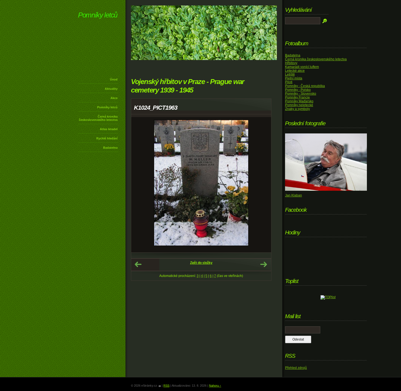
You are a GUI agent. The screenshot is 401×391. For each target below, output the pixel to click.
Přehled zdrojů (296, 368)
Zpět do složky (201, 263)
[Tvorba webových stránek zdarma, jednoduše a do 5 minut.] (160, 386)
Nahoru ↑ (215, 385)
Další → (263, 264)
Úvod (114, 79)
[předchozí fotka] (140, 185)
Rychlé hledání (107, 138)
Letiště (290, 74)
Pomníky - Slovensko (300, 93)
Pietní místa (293, 78)
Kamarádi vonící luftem (302, 67)
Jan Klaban (293, 195)
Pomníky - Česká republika (305, 86)
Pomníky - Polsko (298, 90)
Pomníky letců (97, 15)
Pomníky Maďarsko (299, 101)
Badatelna (110, 147)
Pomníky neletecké (299, 105)
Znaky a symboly (297, 109)
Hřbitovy (291, 63)
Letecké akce (295, 71)
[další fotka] (262, 185)
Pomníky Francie (297, 97)
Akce (114, 98)
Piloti (288, 82)
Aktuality (111, 88)
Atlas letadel (109, 129)
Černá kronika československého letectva (98, 118)
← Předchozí (138, 264)
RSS (166, 385)
